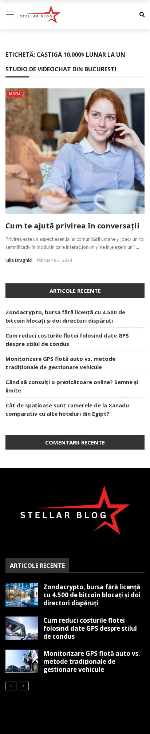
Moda (15, 93)
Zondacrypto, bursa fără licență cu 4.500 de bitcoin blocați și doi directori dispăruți (92, 595)
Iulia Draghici (18, 260)
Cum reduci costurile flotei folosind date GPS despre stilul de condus (90, 628)
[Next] (23, 686)
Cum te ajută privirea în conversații (72, 226)
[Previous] (10, 686)
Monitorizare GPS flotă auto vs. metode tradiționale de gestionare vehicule (91, 661)
